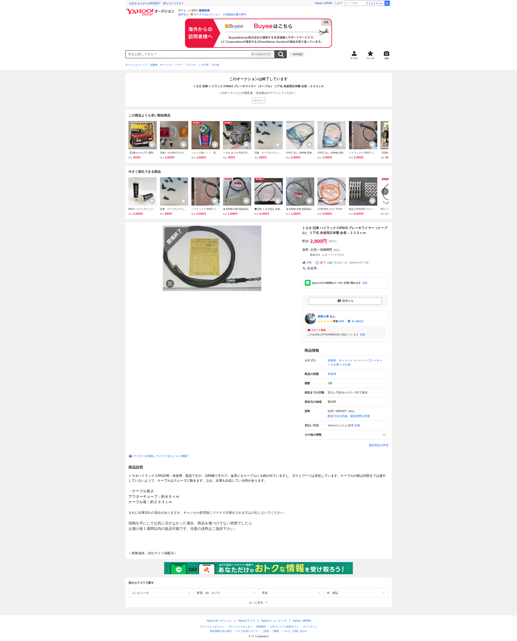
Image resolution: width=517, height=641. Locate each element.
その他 (215, 64)
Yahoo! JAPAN (323, 3)
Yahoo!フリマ (246, 620)
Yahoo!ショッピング (274, 620)
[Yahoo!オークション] (150, 9)
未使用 (332, 373)
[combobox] (188, 54)
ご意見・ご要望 (270, 631)
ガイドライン (310, 626)
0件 (309, 262)
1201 (341, 321)
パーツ (179, 64)
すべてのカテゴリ (261, 54)
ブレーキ (190, 64)
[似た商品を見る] (170, 284)
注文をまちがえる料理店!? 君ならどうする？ (156, 3)
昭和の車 (323, 316)
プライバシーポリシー (212, 626)
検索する (281, 54)
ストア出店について (247, 631)
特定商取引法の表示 (221, 631)
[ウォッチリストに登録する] (152, 144)
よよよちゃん (376, 3)
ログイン (183, 14)
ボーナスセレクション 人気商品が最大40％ (220, 14)
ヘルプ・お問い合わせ (295, 631)
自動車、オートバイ (161, 64)
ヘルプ (338, 3)
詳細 (329, 262)
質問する (347, 300)
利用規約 (261, 626)
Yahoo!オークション (219, 620)
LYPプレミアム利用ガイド (284, 626)
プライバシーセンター (240, 626)
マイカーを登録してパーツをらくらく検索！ (161, 456)
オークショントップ (136, 64)
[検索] (387, 3)
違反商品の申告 (379, 445)
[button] (345, 434)
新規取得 (204, 10)
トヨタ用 (203, 64)
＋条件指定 (297, 54)
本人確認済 (357, 321)
